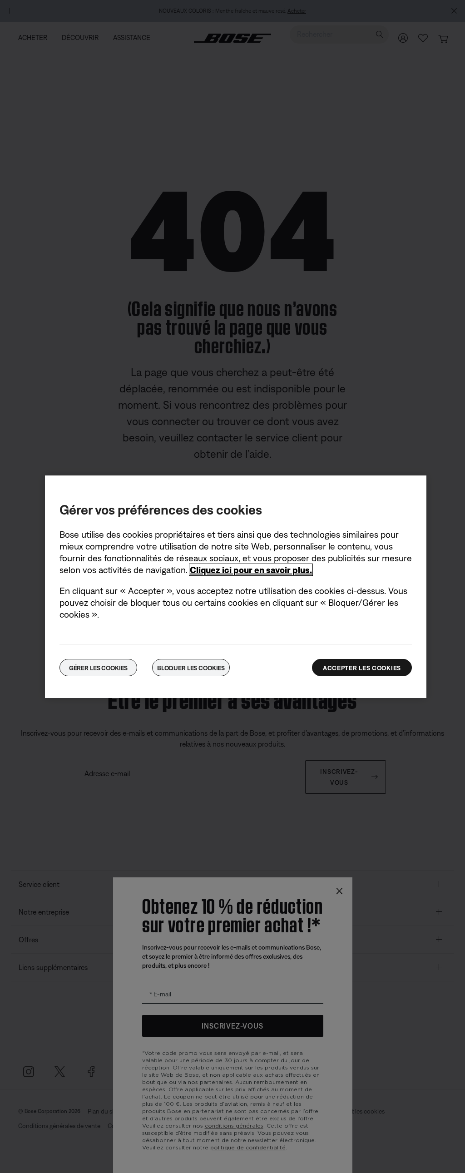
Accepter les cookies (362, 668)
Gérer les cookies (98, 668)
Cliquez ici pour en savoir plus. (251, 569)
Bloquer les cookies (191, 668)
